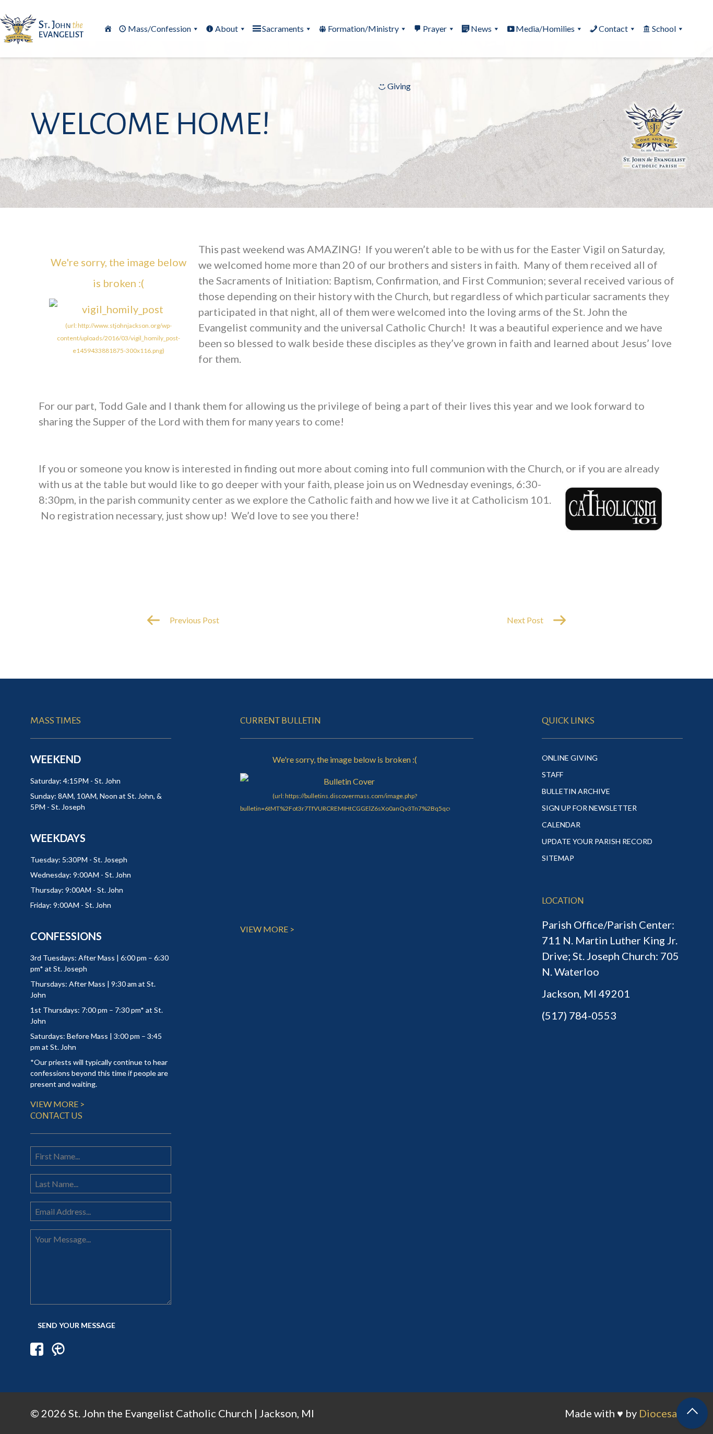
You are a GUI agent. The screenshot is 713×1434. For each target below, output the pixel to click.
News (481, 28)
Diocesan (661, 1413)
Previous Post (193, 620)
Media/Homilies (545, 28)
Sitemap (558, 858)
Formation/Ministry (363, 28)
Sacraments (283, 28)
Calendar (561, 824)
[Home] (108, 28)
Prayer (435, 28)
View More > (57, 1104)
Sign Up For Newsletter (589, 807)
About (226, 28)
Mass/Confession (159, 28)
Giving (399, 86)
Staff (552, 774)
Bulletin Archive (576, 791)
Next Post (526, 620)
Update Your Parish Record (597, 841)
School (664, 28)
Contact (613, 28)
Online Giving (570, 757)
